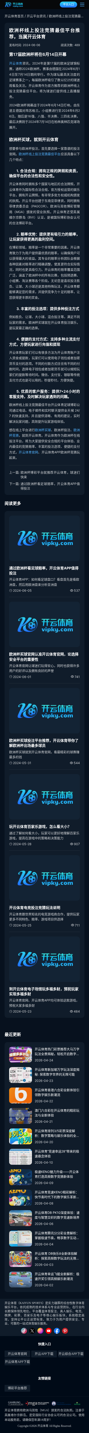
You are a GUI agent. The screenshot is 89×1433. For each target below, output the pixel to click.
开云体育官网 (28, 452)
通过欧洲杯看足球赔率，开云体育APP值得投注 (50, 486)
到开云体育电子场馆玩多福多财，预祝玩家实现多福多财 (44, 991)
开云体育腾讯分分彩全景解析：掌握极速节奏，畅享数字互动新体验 (57, 1235)
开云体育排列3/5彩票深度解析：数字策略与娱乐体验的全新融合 (57, 1133)
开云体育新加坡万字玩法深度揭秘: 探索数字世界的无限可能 (57, 1072)
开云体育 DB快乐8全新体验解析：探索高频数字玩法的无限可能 (57, 1256)
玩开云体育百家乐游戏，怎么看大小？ (40, 826)
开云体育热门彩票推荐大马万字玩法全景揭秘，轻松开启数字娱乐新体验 (57, 1051)
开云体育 (15, 63)
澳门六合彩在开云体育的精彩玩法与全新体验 (57, 1112)
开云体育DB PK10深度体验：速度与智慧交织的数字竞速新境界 (57, 1215)
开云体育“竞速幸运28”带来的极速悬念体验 (57, 1153)
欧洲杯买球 (43, 430)
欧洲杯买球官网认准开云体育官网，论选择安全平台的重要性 (44, 656)
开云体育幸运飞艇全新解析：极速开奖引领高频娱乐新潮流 (57, 1276)
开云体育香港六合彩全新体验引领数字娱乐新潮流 (57, 1092)
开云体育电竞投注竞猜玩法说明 (34, 907)
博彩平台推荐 (17, 1388)
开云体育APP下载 (17, 1361)
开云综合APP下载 (71, 1354)
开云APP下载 (44, 1354)
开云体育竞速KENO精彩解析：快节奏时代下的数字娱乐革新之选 (57, 1194)
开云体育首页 (14, 16)
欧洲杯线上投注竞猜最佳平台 (39, 154)
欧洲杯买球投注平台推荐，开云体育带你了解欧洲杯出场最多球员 (44, 743)
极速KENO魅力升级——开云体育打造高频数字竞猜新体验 (57, 1174)
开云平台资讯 (36, 16)
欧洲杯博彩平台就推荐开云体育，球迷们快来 (50, 474)
